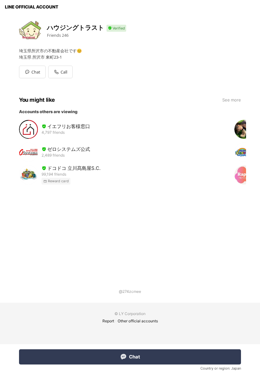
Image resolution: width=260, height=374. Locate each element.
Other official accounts (138, 321)
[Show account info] (116, 28)
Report (108, 321)
